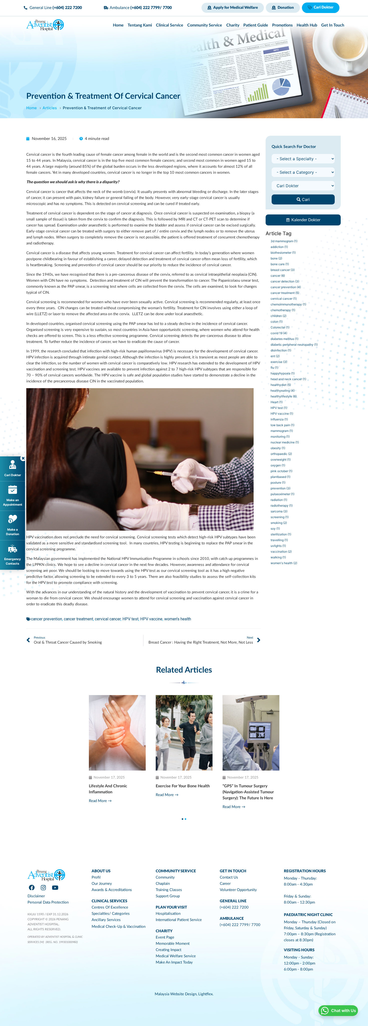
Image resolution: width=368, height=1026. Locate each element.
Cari (305, 199)
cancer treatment (78, 619)
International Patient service (179, 920)
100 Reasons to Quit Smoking (249, 786)
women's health (177, 619)
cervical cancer (108, 619)
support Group (168, 896)
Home (31, 107)
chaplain (163, 884)
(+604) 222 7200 (234, 907)
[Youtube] (55, 888)
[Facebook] (32, 888)
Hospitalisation (168, 914)
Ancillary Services (106, 920)
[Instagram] (43, 888)
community (165, 877)
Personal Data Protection (48, 902)
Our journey (102, 884)
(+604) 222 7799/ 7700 (240, 925)
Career (225, 884)
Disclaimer (36, 896)
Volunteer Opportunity (238, 890)
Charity (164, 931)
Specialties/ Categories (111, 914)
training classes (169, 890)
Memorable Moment (173, 944)
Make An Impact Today (174, 962)
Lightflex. (206, 994)
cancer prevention (46, 619)
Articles (50, 107)
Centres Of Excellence (110, 907)
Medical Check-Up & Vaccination (118, 927)
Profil (96, 877)
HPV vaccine (151, 619)
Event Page (165, 937)
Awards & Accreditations (112, 890)
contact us (229, 877)
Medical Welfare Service (176, 956)
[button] (233, 8)
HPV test (130, 619)
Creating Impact (168, 950)
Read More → (100, 801)
